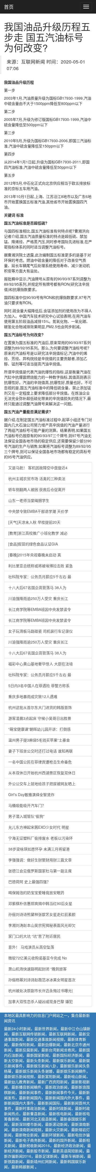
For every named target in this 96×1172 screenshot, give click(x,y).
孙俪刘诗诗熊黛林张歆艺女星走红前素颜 (41, 914)
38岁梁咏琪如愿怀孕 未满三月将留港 (39, 849)
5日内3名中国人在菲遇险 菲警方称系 (39, 685)
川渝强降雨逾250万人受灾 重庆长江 (38, 598)
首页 (9, 6)
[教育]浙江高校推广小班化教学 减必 (37, 533)
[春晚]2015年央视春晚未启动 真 (34, 554)
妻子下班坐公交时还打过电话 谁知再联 (40, 751)
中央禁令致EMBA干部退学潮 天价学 (38, 511)
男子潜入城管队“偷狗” (26, 816)
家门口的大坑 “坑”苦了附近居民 (34, 936)
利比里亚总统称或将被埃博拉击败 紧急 (40, 565)
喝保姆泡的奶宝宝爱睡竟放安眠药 (36, 892)
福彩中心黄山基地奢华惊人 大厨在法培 (40, 663)
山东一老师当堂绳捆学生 (28, 500)
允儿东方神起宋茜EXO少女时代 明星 (38, 827)
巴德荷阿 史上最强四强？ (29, 881)
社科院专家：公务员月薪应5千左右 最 (39, 576)
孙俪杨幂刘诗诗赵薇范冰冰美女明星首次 (41, 979)
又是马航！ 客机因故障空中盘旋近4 (37, 467)
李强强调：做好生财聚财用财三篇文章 (40, 859)
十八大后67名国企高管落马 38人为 (37, 587)
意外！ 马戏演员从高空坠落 (31, 947)
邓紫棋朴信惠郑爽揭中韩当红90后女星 (40, 903)
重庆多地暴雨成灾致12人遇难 (32, 696)
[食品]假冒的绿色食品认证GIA (33, 544)
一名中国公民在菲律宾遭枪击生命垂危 (40, 761)
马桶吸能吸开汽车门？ (27, 805)
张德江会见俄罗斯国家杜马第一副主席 (40, 870)
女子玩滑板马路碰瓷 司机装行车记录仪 (40, 631)
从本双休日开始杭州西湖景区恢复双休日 (41, 772)
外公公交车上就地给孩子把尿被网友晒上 (41, 783)
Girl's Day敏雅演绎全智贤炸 (31, 794)
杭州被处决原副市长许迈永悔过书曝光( (40, 990)
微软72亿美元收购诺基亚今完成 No (37, 958)
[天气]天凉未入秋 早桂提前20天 (34, 522)
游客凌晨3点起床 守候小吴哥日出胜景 (39, 718)
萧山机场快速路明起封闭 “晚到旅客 (37, 968)
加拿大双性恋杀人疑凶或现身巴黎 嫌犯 (40, 1001)
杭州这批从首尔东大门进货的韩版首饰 (40, 707)
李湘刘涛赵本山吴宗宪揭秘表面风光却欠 (41, 925)
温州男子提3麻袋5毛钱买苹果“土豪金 (39, 740)
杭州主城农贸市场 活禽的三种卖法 (36, 478)
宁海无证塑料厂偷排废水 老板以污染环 (40, 838)
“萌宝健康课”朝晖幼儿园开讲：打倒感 (39, 729)
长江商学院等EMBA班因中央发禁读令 (39, 609)
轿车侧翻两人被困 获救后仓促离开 (36, 489)
